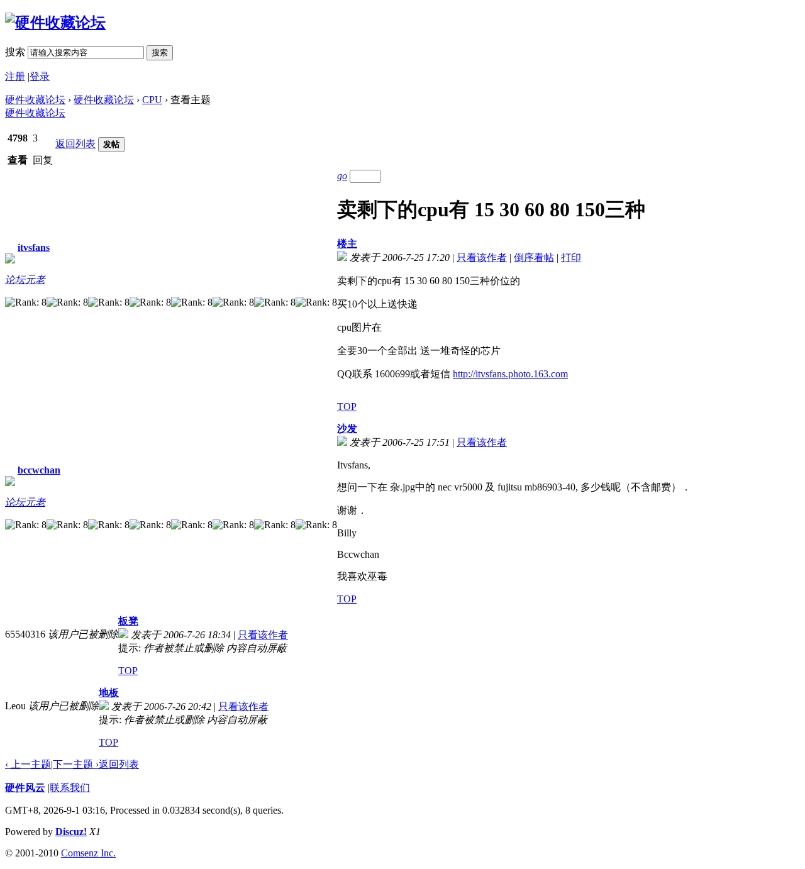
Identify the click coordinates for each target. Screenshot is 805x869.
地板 (109, 692)
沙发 (347, 428)
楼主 (347, 243)
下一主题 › (76, 764)
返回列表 (75, 143)
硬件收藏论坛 (35, 99)
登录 (40, 76)
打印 (571, 257)
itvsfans (34, 247)
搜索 (15, 52)
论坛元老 (25, 279)
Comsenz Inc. (88, 853)
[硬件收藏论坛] (55, 22)
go (342, 175)
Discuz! (71, 831)
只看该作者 (482, 257)
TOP (347, 406)
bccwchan (39, 470)
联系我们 (70, 787)
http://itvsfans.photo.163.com (510, 373)
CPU (152, 99)
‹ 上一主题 (28, 764)
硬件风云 (25, 787)
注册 (15, 76)
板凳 (128, 621)
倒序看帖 (534, 257)
